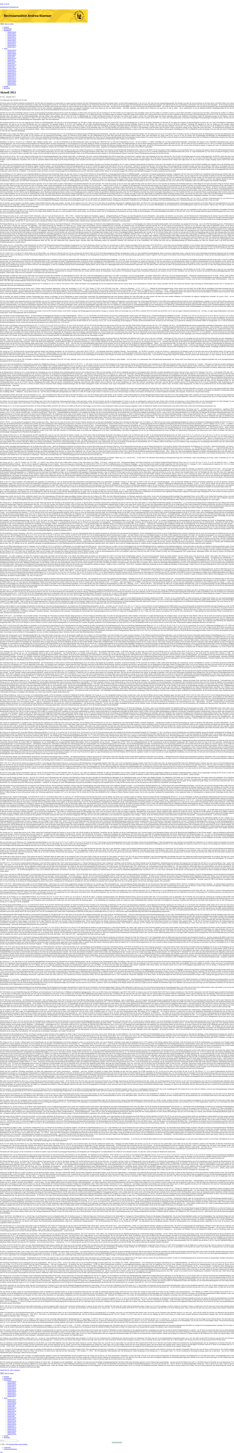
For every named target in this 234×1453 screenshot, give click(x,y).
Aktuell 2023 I (11, 43)
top (1, 1452)
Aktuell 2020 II (11, 53)
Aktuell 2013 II (11, 65)
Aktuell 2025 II (11, 35)
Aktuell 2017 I (11, 76)
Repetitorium (7, 30)
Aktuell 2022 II (11, 45)
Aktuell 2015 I (11, 70)
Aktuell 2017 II (11, 78)
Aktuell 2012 (11, 60)
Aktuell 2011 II (11, 58)
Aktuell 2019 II (11, 84)
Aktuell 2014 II (11, 68)
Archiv (6, 48)
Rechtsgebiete (8, 29)
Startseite (6, 27)
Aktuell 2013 (11, 63)
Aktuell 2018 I (11, 79)
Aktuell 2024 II (11, 38)
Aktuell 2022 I (11, 47)
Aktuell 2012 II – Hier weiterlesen (10, 1370)
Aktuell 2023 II (11, 42)
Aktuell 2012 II (11, 61)
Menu (2, 24)
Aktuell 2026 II (11, 32)
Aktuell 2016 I (11, 73)
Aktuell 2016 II (11, 75)
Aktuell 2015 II (11, 71)
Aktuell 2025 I (11, 37)
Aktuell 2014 (11, 66)
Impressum (7, 88)
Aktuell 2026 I (11, 33)
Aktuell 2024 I (11, 40)
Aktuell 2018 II (11, 81)
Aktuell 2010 (11, 56)
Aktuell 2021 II (11, 50)
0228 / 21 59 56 (4, 4)
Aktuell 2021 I (11, 52)
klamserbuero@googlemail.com (9, 7)
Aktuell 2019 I (11, 83)
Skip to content (9, 24)
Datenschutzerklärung (10, 1449)
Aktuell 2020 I (11, 55)
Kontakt (6, 86)
